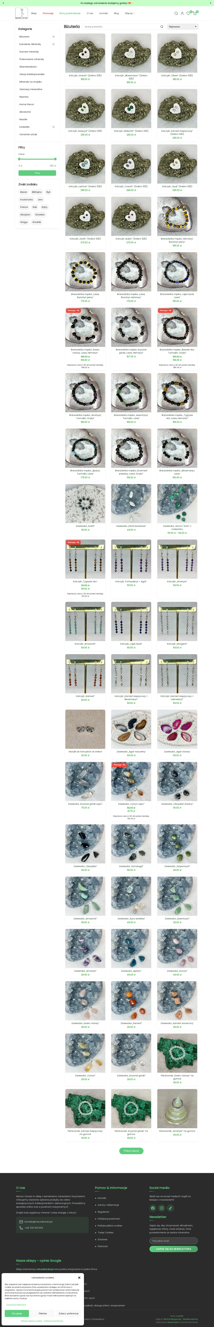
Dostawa (102, 1239)
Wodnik (36, 222)
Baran (23, 192)
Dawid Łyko (173, 1322)
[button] (79, 1277)
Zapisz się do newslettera (173, 1249)
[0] (188, 13)
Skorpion (25, 214)
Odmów (43, 1313)
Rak (35, 207)
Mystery (24, 96)
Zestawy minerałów (30, 89)
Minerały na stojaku (30, 81)
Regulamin (103, 1211)
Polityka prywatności (53, 1320)
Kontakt (103, 13)
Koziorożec (26, 199)
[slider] (19, 159)
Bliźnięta (37, 192)
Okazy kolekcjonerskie (31, 74)
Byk (48, 192)
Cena (21, 154)
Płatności (103, 1246)
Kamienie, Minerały (30, 44)
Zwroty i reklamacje (108, 1205)
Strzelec (40, 214)
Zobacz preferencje (68, 1313)
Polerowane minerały (31, 59)
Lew (40, 199)
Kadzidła (24, 126)
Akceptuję (17, 1313)
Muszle (23, 119)
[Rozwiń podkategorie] (53, 36)
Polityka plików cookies (31, 1320)
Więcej (128, 13)
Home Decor (26, 104)
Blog (116, 13)
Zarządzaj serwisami (16, 1304)
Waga (23, 222)
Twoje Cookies (105, 1232)
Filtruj (37, 173)
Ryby (44, 207)
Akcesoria (25, 111)
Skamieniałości (28, 66)
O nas (90, 13)
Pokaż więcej (131, 1151)
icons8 (179, 1316)
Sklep (34, 13)
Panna (24, 207)
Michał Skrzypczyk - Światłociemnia (181, 1319)
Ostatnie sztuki (28, 134)
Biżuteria (24, 36)
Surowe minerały (29, 51)
